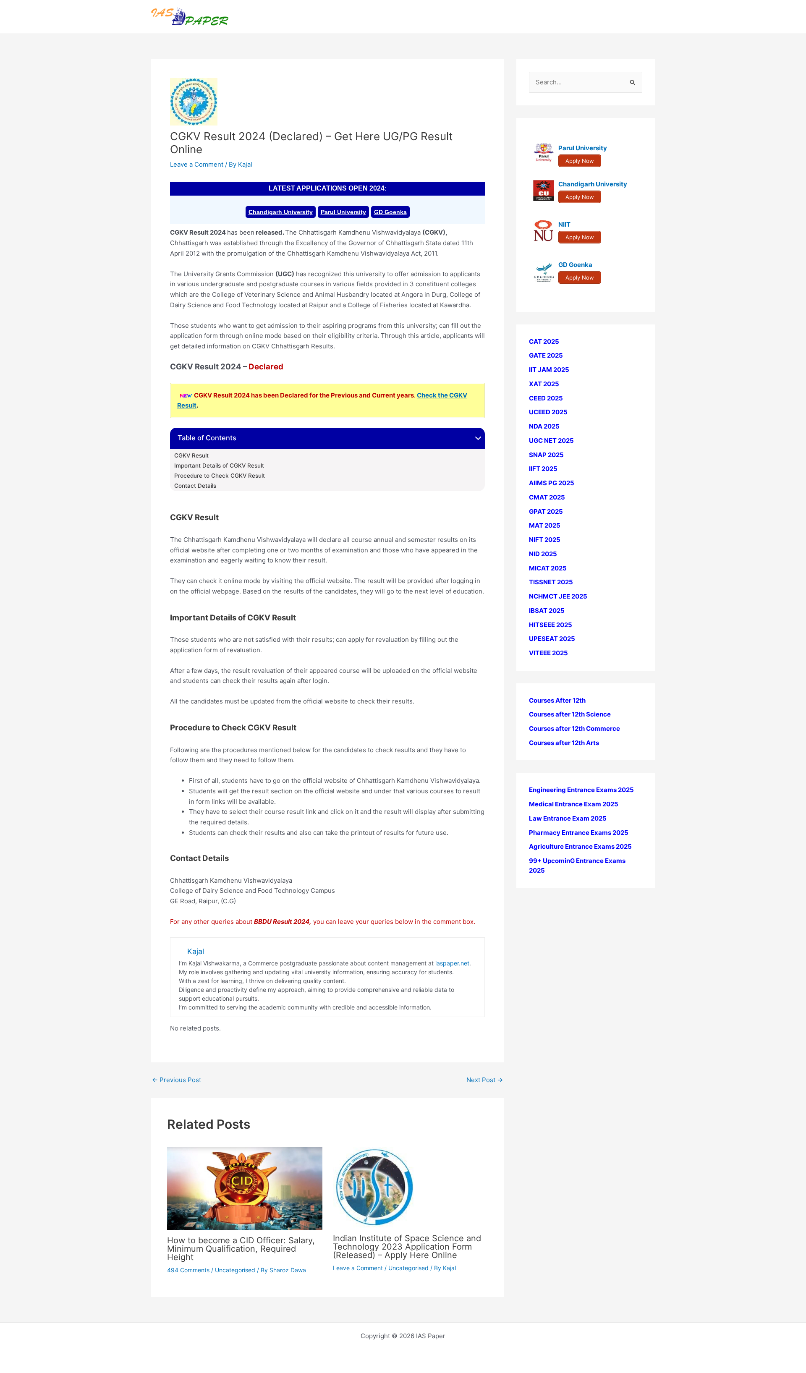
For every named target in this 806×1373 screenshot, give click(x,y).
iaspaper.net (452, 963)
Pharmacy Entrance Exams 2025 (578, 833)
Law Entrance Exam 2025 (568, 818)
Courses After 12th (557, 700)
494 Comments (188, 1270)
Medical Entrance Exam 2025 (573, 804)
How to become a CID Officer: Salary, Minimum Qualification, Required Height (241, 1248)
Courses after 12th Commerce (574, 729)
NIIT (564, 225)
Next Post (484, 1080)
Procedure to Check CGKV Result (219, 475)
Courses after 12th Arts (564, 743)
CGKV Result (191, 455)
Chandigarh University (281, 212)
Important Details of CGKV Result (219, 465)
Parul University (343, 212)
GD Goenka (390, 212)
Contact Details (195, 485)
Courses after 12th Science (570, 715)
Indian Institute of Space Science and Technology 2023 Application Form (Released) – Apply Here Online (407, 1246)
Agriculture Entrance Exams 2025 (580, 847)
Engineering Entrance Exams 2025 (581, 790)
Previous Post (176, 1080)
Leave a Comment (196, 164)
